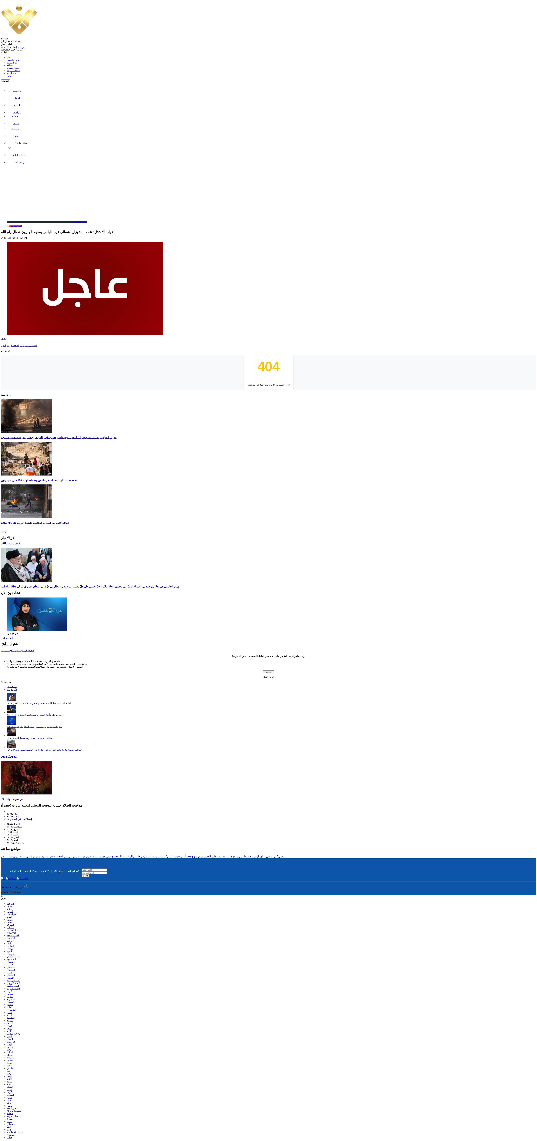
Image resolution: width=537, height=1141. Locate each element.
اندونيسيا (11, 1042)
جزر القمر (11, 1108)
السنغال (10, 962)
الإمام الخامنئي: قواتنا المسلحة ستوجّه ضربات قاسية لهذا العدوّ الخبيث (39, 703)
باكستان (10, 1058)
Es (2, 38)
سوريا (199, 856)
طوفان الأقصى (212, 856)
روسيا (190, 856)
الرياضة (17, 112)
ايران (148, 856)
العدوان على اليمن (71, 857)
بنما (8, 1071)
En (6, 38)
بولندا (9, 1073)
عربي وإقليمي (13, 60)
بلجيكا (9, 1063)
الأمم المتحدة (13, 935)
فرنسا (238, 857)
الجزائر (10, 996)
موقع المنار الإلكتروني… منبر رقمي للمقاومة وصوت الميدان (34, 726)
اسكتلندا (10, 927)
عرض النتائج (268, 677)
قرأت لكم (58, 871)
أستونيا (10, 911)
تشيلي (9, 1089)
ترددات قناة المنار (15, 1132)
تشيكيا (10, 1087)
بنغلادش (10, 1068)
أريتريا (9, 909)
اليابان (9, 1036)
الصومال (11, 970)
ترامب (160, 856)
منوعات (15, 128)
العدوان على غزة (85, 857)
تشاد (9, 1084)
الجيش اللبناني (6, 857)
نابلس (3, 345)
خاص (9, 76)
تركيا (166, 856)
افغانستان (11, 933)
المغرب (10, 1095)
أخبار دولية (12, 62)
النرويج (10, 1020)
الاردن (9, 991)
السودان (10, 1002)
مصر (284, 857)
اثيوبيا (9, 917)
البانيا (9, 943)
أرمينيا (9, 906)
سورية (10, 1119)
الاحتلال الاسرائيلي (28, 345)
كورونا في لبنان (269, 856)
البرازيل (10, 946)
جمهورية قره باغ (14, 1111)
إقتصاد (16, 123)
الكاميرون (11, 1010)
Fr (4, 38)
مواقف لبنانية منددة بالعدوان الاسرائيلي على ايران (29, 738)
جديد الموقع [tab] (12, 687)
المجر (9, 1015)
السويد (10, 964)
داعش (183, 857)
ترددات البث (19, 162)
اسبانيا (9, 922)
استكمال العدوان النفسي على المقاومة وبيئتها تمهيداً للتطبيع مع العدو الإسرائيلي (46, 667)
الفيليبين (10, 978)
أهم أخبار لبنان (13, 980)
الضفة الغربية (13, 345)
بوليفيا (9, 1076)
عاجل (3, 339)
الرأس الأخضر (13, 956)
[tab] (268, 650)
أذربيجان (10, 903)
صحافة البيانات (18, 155)
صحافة (10, 65)
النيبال (9, 1026)
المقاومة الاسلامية (105, 857)
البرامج (16, 105)
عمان (9, 1121)
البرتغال (10, 949)
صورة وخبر (9, 756)
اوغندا (9, 1044)
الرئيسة (17, 90)
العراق (95, 856)
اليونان (10, 1039)
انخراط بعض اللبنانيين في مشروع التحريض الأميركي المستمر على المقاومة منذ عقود (49, 664)
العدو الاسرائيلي (53, 856)
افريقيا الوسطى (14, 930)
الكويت (10, 1092)
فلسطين (246, 856)
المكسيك (11, 1018)
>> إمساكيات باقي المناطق (19, 819)
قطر (9, 1127)
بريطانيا (154, 857)
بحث (4, 532)
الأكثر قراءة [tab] (12, 689)
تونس (9, 1105)
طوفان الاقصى (225, 857)
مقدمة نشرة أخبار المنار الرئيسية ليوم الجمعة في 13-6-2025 (34, 715)
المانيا (9, 1012)
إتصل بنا (13, 47)
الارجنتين (11, 938)
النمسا (10, 1023)
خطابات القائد (10, 543)
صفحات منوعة (13, 70)
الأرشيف (5, 47)
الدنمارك (11, 954)
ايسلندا (10, 1052)
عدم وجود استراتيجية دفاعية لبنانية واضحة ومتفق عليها (35, 661)
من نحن (20, 47)
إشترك (85, 876)
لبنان (9, 57)
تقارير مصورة (13, 68)
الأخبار (16, 98)
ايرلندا (9, 1050)
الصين (29, 856)
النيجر (9, 1028)
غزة (233, 856)
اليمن (136, 856)
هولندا (9, 1137)
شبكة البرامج (31, 871)
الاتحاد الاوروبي (13, 983)
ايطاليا (9, 1055)
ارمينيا (9, 919)
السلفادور (11, 959)
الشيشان (11, 967)
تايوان (9, 1081)
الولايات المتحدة (122, 856)
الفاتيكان (11, 975)
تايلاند (9, 1079)
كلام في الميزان (72, 871)
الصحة (23, 857)
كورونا (255, 856)
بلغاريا (9, 1007)
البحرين (10, 994)
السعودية (11, 999)
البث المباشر (7, 638)
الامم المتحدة (13, 986)
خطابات (14, 116)
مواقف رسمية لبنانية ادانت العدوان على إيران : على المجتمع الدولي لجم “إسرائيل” (44, 750)
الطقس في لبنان (38, 857)
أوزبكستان (11, 914)
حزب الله (174, 856)
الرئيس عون (17, 857)
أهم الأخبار (11, 73)
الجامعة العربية (13, 988)
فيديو (9, 1129)
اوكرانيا (141, 857)
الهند (9, 1031)
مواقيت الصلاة (20, 143)
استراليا (10, 925)
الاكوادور (11, 941)
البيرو (9, 951)
